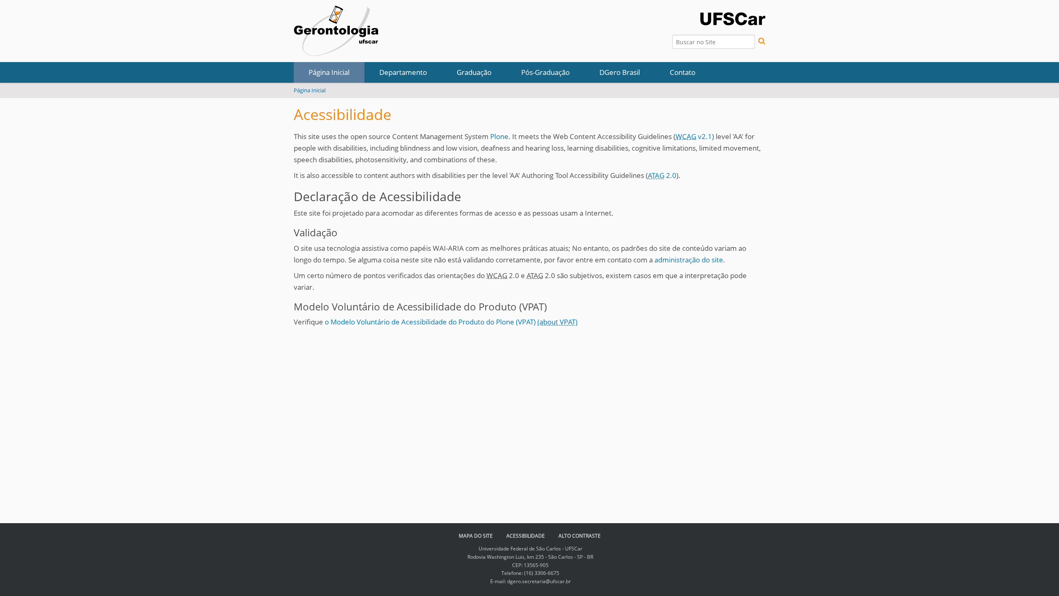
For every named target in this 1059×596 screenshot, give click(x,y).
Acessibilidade (525, 535)
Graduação (474, 72)
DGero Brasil (619, 72)
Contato (682, 72)
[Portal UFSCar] (732, 18)
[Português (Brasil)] (336, 31)
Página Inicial (329, 72)
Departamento (403, 72)
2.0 (662, 175)
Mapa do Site (476, 535)
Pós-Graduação (545, 72)
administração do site (688, 259)
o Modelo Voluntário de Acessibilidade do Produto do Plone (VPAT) (431, 322)
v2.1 (694, 136)
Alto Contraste (579, 535)
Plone (499, 136)
